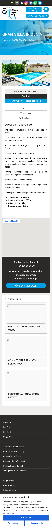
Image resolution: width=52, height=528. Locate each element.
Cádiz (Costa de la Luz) (13, 451)
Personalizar (13, 523)
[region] (26, 511)
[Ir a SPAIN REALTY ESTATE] (10, 13)
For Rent (26, 96)
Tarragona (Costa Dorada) (14, 471)
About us (7, 422)
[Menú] (46, 9)
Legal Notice (9, 480)
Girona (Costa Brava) (12, 456)
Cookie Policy (9, 485)
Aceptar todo (26, 517)
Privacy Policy (9, 490)
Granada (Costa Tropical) (14, 461)
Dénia (31, 40)
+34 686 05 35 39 (26, 265)
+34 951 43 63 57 (38, 16)
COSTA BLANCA (19, 40)
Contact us (8, 437)
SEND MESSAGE (27, 285)
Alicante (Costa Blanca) (13, 446)
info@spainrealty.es (26, 275)
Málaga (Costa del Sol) (13, 466)
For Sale (7, 427)
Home (5, 40)
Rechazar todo (37, 523)
